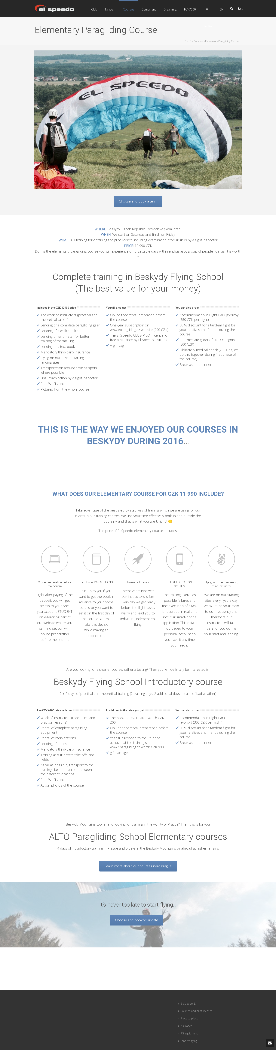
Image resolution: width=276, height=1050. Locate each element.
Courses (128, 9)
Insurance (186, 1026)
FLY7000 (190, 9)
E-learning (169, 9)
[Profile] (208, 8)
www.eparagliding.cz (125, 329)
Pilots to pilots (189, 1018)
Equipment (149, 9)
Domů (188, 41)
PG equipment (189, 1033)
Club (94, 9)
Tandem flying (188, 1041)
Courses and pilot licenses (196, 1011)
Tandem (110, 9)
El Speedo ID (188, 1003)
